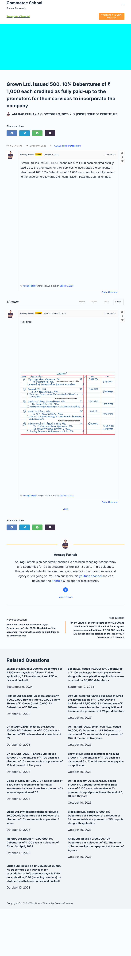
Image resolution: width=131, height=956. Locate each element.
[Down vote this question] (122, 161)
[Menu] (123, 4)
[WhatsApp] (37, 133)
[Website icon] (65, 589)
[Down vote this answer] (122, 320)
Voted (106, 302)
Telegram (13, 16)
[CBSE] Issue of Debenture (96, 114)
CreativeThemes (63, 903)
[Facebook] (12, 133)
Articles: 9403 (66, 597)
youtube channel (90, 576)
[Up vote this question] (122, 153)
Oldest (82, 302)
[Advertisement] (65, 46)
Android (57, 580)
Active (118, 302)
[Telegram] (24, 133)
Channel (24, 16)
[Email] (50, 133)
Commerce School (24, 2)
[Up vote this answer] (122, 312)
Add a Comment (110, 292)
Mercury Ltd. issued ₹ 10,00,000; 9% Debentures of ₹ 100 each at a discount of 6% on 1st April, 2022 (33, 842)
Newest (94, 302)
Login (65, 509)
